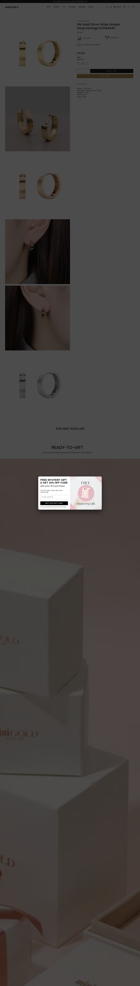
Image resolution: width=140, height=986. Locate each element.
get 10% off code (54, 503)
